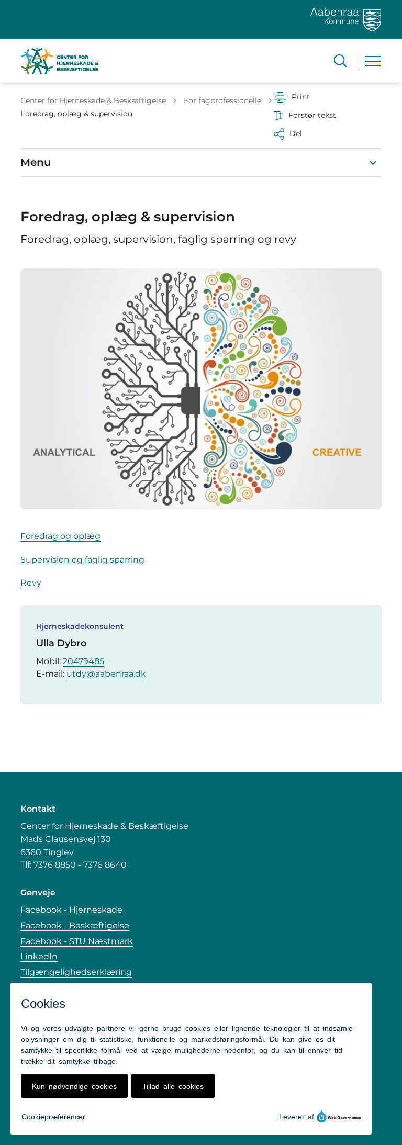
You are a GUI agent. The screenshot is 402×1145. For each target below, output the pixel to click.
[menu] (372, 61)
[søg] (340, 61)
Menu (35, 162)
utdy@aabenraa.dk (106, 674)
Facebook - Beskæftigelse (74, 925)
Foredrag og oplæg (60, 536)
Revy (30, 583)
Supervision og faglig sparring (82, 560)
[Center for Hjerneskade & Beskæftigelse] (59, 61)
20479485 (83, 661)
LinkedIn (39, 956)
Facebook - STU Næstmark (76, 941)
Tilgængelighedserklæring (76, 972)
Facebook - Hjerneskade (71, 910)
